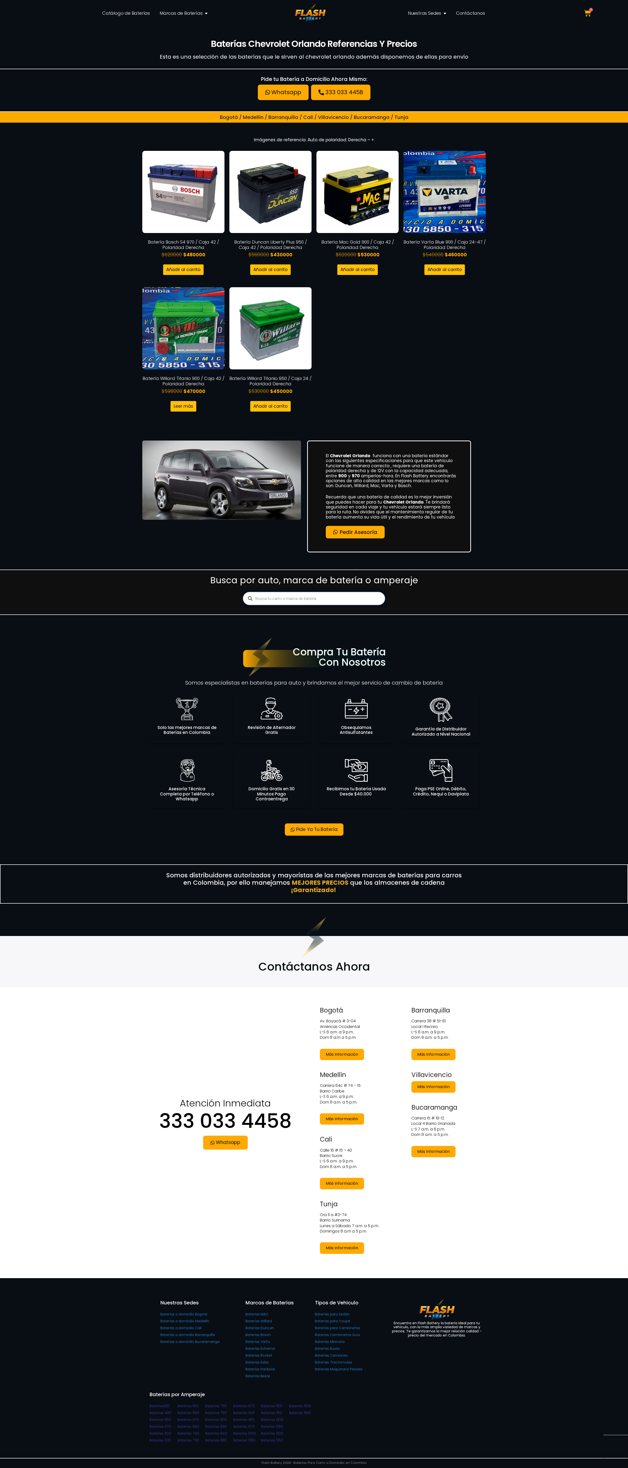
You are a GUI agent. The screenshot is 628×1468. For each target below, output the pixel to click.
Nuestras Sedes (424, 13)
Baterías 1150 (271, 1412)
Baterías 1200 (272, 1419)
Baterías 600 (160, 1433)
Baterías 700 (188, 1433)
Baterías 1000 (244, 1433)
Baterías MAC (257, 1314)
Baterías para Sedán (332, 1314)
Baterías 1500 (300, 1405)
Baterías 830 (216, 1426)
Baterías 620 (160, 1440)
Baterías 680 (188, 1426)
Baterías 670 (188, 1419)
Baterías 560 (160, 1419)
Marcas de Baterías (181, 13)
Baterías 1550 (300, 1412)
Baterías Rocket (259, 1355)
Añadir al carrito (183, 270)
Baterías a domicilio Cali (180, 1327)
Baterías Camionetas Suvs (337, 1334)
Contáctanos (470, 13)
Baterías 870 (244, 1405)
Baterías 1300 (272, 1433)
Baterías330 (160, 1405)
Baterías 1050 (244, 1440)
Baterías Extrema (260, 1348)
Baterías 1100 (271, 1405)
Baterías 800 (216, 1419)
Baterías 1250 (272, 1426)
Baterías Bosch (258, 1334)
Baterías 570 (160, 1426)
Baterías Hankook (260, 1369)
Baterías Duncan (260, 1327)
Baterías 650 (188, 1405)
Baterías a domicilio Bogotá (183, 1314)
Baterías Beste (258, 1376)
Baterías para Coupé (332, 1321)
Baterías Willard (259, 1321)
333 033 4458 (225, 1121)
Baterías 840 (216, 1433)
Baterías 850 (216, 1440)
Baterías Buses (327, 1348)
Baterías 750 (216, 1405)
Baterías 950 (244, 1419)
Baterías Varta (258, 1341)
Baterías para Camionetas (337, 1327)
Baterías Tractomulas (333, 1362)
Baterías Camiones (331, 1355)
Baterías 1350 (272, 1440)
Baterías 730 (188, 1440)
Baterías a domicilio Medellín (184, 1321)
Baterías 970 (244, 1426)
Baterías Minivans (330, 1341)
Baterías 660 (188, 1412)
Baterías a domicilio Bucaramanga (190, 1341)
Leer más (183, 406)
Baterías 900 (244, 1412)
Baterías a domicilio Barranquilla (187, 1334)
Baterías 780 (216, 1412)
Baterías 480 (160, 1412)
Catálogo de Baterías (126, 13)
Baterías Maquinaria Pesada (338, 1369)
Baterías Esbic (257, 1362)
